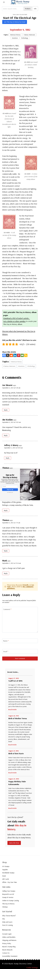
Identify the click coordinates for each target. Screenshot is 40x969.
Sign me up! (10, 489)
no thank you (10, 492)
